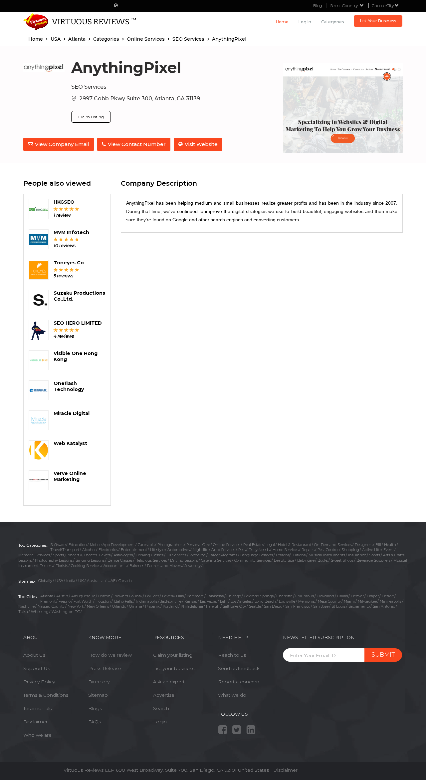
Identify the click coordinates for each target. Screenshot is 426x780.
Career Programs (223, 555)
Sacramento (359, 606)
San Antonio (384, 606)
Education (78, 544)
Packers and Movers (164, 565)
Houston (103, 601)
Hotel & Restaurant (294, 544)
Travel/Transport (64, 549)
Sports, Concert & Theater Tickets (81, 555)
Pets (242, 549)
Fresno (65, 601)
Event (388, 549)
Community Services (252, 560)
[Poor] (56, 209)
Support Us (36, 668)
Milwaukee (367, 601)
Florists (62, 565)
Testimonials (37, 708)
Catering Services (216, 560)
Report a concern (238, 682)
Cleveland (325, 596)
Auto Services (223, 549)
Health (390, 544)
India (70, 580)
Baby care (306, 560)
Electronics (108, 549)
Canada (125, 580)
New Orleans (98, 606)
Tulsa (23, 611)
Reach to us (232, 655)
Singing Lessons (90, 560)
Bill (378, 544)
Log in (305, 21)
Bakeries (136, 565)
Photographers (170, 544)
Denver (357, 596)
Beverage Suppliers (373, 560)
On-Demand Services (333, 544)
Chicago (234, 596)
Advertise (163, 695)
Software (58, 544)
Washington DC (66, 611)
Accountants (115, 565)
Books (323, 560)
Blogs (95, 708)
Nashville (26, 606)
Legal (270, 544)
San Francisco (297, 606)
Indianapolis (146, 601)
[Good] (66, 209)
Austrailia (96, 580)
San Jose (320, 606)
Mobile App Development (112, 544)
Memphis (306, 601)
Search (161, 708)
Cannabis (146, 544)
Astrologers (123, 555)
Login (160, 722)
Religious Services (151, 560)
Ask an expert (169, 682)
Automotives (178, 549)
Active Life (371, 549)
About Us (34, 655)
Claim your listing (172, 655)
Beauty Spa (284, 560)
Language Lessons (256, 555)
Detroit (388, 596)
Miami (349, 601)
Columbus (305, 596)
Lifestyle (157, 549)
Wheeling (40, 611)
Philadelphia (192, 606)
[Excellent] (77, 209)
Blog (317, 5)
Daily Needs (259, 549)
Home (282, 21)
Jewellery (193, 565)
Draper (373, 596)
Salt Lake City (234, 606)
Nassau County (51, 606)
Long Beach (265, 601)
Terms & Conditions (45, 695)
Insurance (357, 555)
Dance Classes (119, 560)
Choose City (383, 5)
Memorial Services (34, 555)
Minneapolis (390, 601)
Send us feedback (239, 668)
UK (81, 580)
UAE (111, 580)
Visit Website (201, 144)
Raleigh (213, 606)
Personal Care (198, 544)
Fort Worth (83, 601)
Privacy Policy (39, 682)
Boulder (152, 596)
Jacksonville (170, 601)
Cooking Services (86, 565)
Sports (374, 555)
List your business (173, 668)
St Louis (338, 606)
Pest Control (328, 549)
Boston (104, 596)
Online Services (226, 544)
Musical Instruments (327, 555)
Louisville (287, 601)
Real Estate (253, 544)
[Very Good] (72, 209)
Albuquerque (83, 596)
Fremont (48, 601)
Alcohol (89, 549)
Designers (363, 544)
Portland (170, 606)
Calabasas (215, 596)
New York (76, 606)
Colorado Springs (259, 596)
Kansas (190, 601)
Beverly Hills (173, 596)
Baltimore (195, 596)
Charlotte (285, 596)
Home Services (286, 549)
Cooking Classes (149, 555)
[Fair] (61, 209)
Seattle (255, 606)
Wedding (197, 555)
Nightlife (200, 549)
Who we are (37, 735)
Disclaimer (35, 722)
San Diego (273, 606)
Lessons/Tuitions (291, 555)
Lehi (224, 601)
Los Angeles (241, 601)
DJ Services (176, 555)
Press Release (104, 668)
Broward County (127, 596)
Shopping (350, 549)
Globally (45, 580)
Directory (98, 682)
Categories (332, 21)
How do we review (110, 655)
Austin (62, 596)
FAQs (94, 722)
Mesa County (329, 601)
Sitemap (98, 695)
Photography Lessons (54, 560)
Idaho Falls (123, 601)
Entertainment (134, 549)
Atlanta (46, 596)
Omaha (135, 606)
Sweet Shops (342, 560)
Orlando (119, 606)
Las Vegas (208, 601)
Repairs (308, 549)
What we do (232, 695)
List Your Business (378, 20)
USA (59, 580)
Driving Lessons (184, 560)
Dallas (342, 596)
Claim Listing (91, 116)
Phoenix (152, 606)
